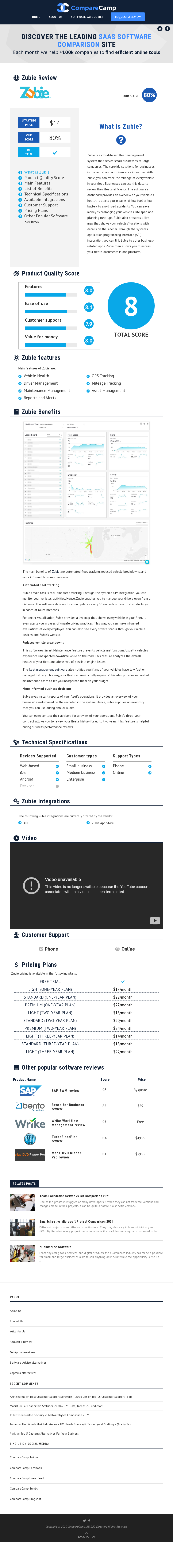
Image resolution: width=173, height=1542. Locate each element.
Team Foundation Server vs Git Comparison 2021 (74, 1196)
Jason (13, 1424)
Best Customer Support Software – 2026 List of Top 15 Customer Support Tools (81, 1397)
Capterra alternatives (23, 1373)
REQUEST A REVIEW (128, 17)
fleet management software (48, 669)
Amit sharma (17, 1397)
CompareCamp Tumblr (24, 1488)
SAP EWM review (66, 1091)
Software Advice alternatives (28, 1362)
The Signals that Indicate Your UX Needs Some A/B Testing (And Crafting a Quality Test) (77, 1424)
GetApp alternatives (22, 1352)
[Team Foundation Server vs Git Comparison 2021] (22, 1202)
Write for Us (17, 1331)
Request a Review (21, 1342)
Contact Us (16, 1321)
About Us (15, 1311)
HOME (36, 17)
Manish (14, 1406)
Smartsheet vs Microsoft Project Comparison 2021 (76, 1222)
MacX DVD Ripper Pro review (66, 1155)
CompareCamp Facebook (26, 1468)
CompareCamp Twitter (24, 1457)
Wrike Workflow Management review (68, 1123)
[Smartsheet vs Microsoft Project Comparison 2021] (22, 1227)
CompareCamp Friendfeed (27, 1478)
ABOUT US (55, 17)
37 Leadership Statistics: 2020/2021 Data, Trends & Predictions (63, 1406)
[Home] (86, 7)
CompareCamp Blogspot (25, 1499)
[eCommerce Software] (22, 1253)
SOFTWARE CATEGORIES (87, 17)
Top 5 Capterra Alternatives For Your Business (49, 1433)
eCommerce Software (55, 1247)
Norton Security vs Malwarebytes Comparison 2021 (57, 1415)
